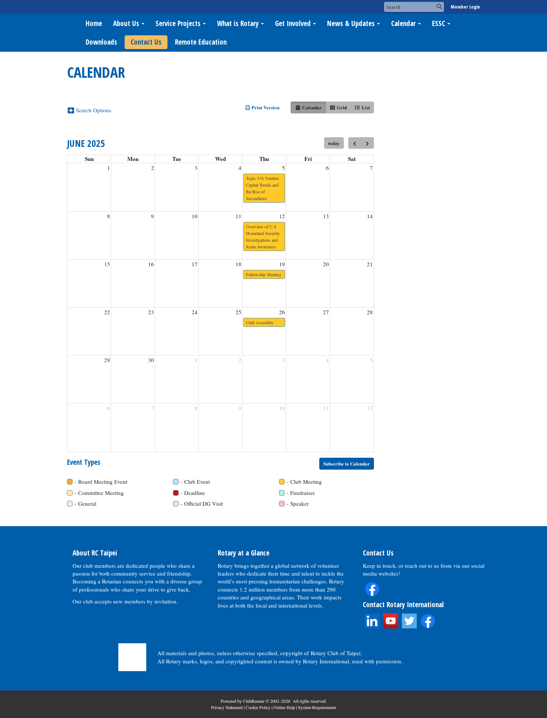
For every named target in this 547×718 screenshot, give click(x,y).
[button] (92, 110)
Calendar (403, 23)
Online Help (284, 707)
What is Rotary (238, 23)
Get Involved (293, 23)
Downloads (101, 42)
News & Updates (351, 23)
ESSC (438, 23)
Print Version (264, 107)
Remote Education (201, 42)
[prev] (354, 143)
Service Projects (178, 23)
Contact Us (146, 42)
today (334, 143)
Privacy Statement (227, 707)
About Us (126, 23)
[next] (367, 143)
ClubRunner (254, 701)
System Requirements (317, 707)
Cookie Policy (258, 707)
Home (94, 23)
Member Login (465, 6)
